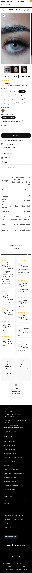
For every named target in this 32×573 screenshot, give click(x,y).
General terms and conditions (14, 457)
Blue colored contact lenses (13, 511)
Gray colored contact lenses (13, 519)
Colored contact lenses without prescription (14, 502)
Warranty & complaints (11, 470)
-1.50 (12, 96)
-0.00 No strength (10, 92)
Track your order (9, 442)
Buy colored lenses (10, 481)
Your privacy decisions (11, 486)
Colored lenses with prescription (14, 507)
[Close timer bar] (31, 1)
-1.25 (4, 96)
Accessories (8, 527)
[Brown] (3, 110)
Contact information (22, 569)
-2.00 (5, 100)
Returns (6, 466)
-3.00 (13, 104)
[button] (4, 10)
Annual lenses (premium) (12, 122)
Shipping (12, 85)
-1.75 (20, 96)
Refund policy (11, 566)
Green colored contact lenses (14, 515)
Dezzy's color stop (10, 449)
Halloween (7, 523)
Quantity (3, 125)
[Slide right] (30, 70)
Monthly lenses (8, 118)
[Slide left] (2, 70)
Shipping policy (10, 569)
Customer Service (10, 461)
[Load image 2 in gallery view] (15, 69)
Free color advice (9, 446)
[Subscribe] (26, 550)
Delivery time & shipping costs (14, 474)
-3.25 (21, 104)
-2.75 (5, 104)
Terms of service (21, 566)
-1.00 (22, 92)
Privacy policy (27, 563)
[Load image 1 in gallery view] (7, 69)
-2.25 (13, 100)
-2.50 (21, 100)
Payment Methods (10, 478)
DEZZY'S (8, 563)
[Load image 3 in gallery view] (24, 69)
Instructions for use (10, 453)
